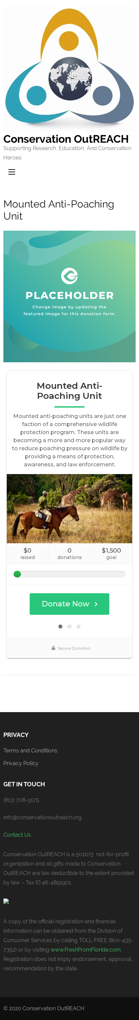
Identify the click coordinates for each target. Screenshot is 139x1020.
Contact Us (17, 835)
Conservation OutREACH (66, 139)
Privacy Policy (20, 763)
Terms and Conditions (30, 750)
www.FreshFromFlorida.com (86, 949)
